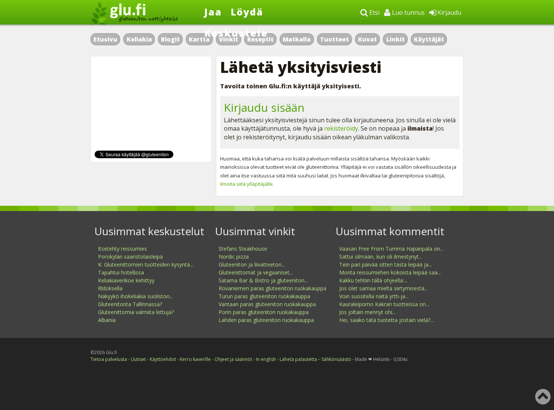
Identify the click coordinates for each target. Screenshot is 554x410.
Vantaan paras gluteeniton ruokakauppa (267, 304)
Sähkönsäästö (336, 359)
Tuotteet (334, 39)
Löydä (247, 11)
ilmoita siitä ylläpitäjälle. (247, 183)
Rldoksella (110, 288)
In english (266, 359)
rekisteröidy (341, 128)
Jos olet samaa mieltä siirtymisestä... (383, 288)
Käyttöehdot (163, 359)
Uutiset (138, 359)
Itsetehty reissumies (122, 248)
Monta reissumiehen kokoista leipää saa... (390, 272)
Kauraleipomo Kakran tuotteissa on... (384, 304)
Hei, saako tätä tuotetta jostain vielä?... (386, 320)
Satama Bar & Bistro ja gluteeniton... (263, 280)
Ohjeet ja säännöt (233, 359)
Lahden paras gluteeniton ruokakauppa (266, 320)
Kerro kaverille (195, 359)
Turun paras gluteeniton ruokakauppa (264, 296)
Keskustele (236, 32)
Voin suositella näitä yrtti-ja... (374, 296)
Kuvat (367, 39)
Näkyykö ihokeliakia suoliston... (135, 296)
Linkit (395, 39)
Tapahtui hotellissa (121, 272)
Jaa (213, 11)
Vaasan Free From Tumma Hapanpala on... (391, 248)
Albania (107, 320)
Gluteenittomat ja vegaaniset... (256, 272)
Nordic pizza (234, 256)
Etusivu (105, 39)
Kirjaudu (448, 12)
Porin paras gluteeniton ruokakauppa (264, 312)
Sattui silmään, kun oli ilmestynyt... (380, 256)
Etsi (374, 12)
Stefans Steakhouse (243, 248)
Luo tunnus (407, 12)
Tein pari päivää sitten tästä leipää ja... (385, 264)
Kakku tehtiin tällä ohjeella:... (373, 280)
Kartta (199, 39)
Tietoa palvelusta (108, 359)
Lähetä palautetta (298, 359)
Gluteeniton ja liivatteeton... (252, 264)
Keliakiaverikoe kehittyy (126, 280)
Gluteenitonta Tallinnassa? (130, 304)
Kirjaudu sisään (264, 107)
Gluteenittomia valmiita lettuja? (136, 312)
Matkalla (297, 39)
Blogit (170, 39)
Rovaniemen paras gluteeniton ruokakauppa (272, 288)
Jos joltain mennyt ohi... (367, 312)
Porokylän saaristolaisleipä (130, 256)
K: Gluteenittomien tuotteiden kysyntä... (145, 264)
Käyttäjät (429, 39)
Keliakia (139, 39)
